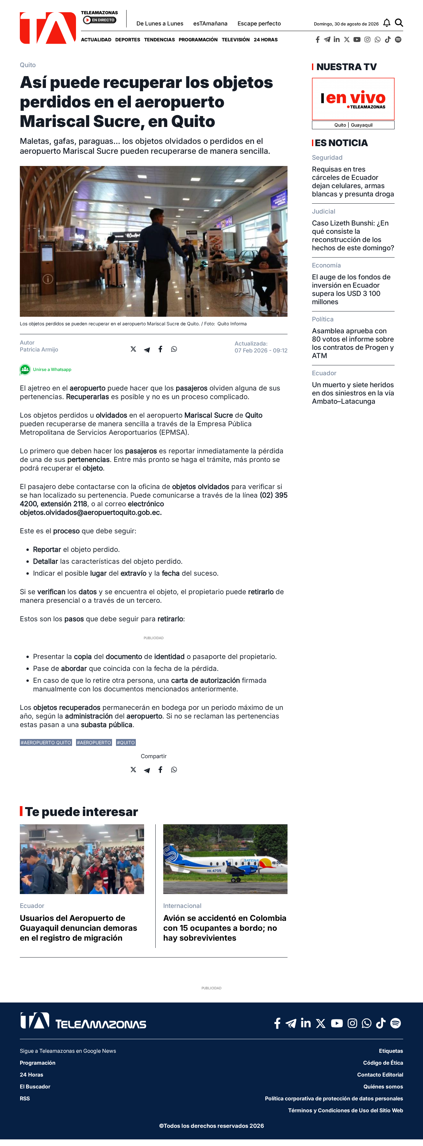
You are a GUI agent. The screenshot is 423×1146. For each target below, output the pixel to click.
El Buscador (35, 1086)
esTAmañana (210, 23)
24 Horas (266, 39)
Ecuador (32, 906)
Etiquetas (391, 1050)
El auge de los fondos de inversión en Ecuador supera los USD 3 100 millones (351, 289)
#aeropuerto (94, 742)
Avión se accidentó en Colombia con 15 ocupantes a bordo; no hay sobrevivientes (225, 928)
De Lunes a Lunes (159, 23)
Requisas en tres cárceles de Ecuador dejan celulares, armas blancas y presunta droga (353, 181)
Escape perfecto (259, 23)
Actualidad (96, 39)
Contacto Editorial (380, 1074)
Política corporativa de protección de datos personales (334, 1098)
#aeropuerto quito (46, 742)
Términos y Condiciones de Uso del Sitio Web (345, 1110)
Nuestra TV (346, 66)
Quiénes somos (383, 1086)
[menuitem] (96, 39)
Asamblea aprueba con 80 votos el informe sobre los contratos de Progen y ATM (353, 343)
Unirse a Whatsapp (52, 369)
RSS (25, 1098)
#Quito (126, 742)
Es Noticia (341, 142)
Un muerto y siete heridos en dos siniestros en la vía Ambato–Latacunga (353, 393)
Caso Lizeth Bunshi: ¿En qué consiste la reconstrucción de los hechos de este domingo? (353, 235)
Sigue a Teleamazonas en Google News (68, 1050)
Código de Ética (383, 1062)
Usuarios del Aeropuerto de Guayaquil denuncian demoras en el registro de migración (78, 928)
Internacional (182, 906)
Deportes (127, 39)
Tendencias (159, 39)
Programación (198, 39)
